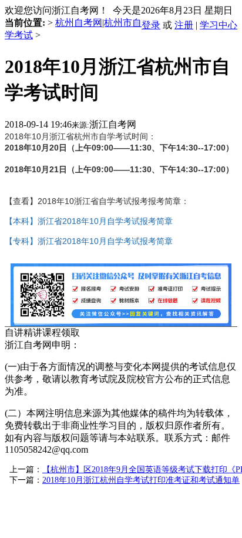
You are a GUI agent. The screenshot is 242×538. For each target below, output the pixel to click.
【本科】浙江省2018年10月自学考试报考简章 (89, 221)
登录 (151, 25)
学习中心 (218, 25)
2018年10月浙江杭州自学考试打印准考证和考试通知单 (141, 480)
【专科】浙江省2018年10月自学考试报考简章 (89, 241)
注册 (183, 25)
